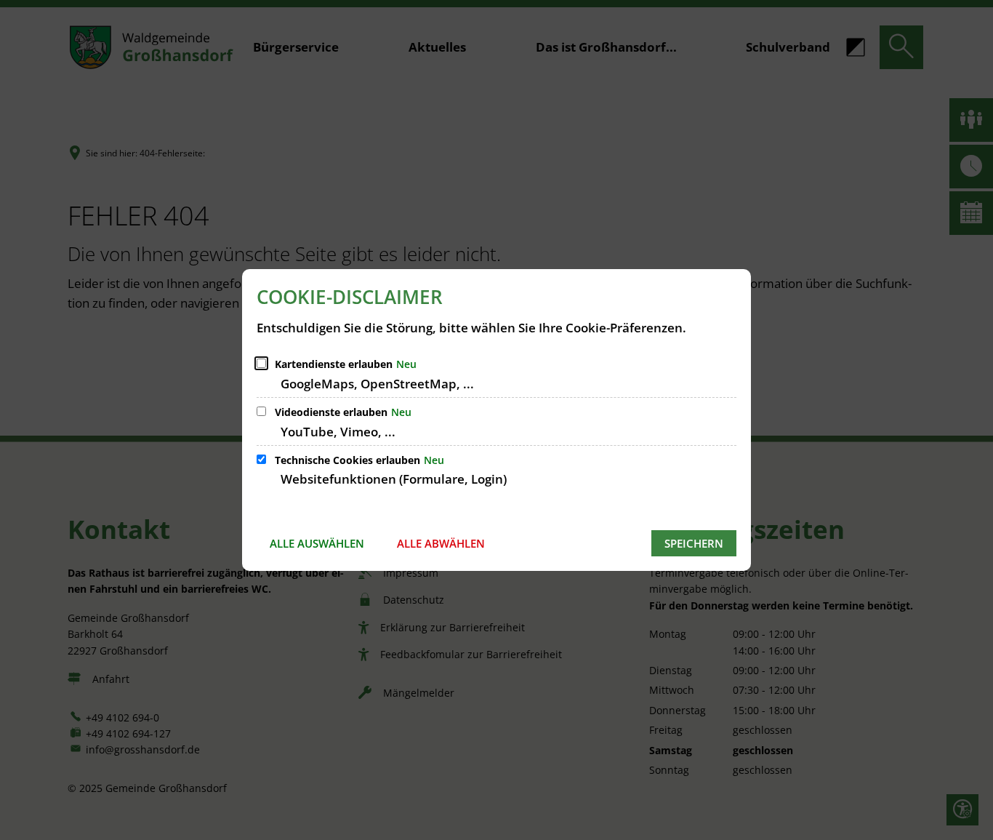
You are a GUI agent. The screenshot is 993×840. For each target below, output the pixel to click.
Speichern (693, 543)
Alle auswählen (317, 543)
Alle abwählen (441, 543)
